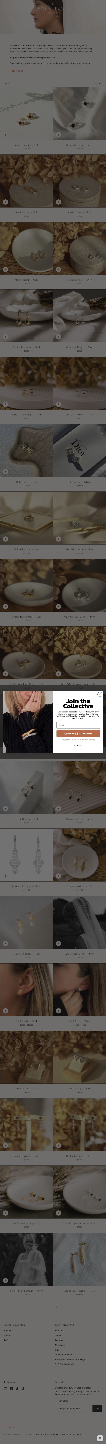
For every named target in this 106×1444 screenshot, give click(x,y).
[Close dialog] (100, 694)
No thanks (78, 745)
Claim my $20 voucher (78, 734)
